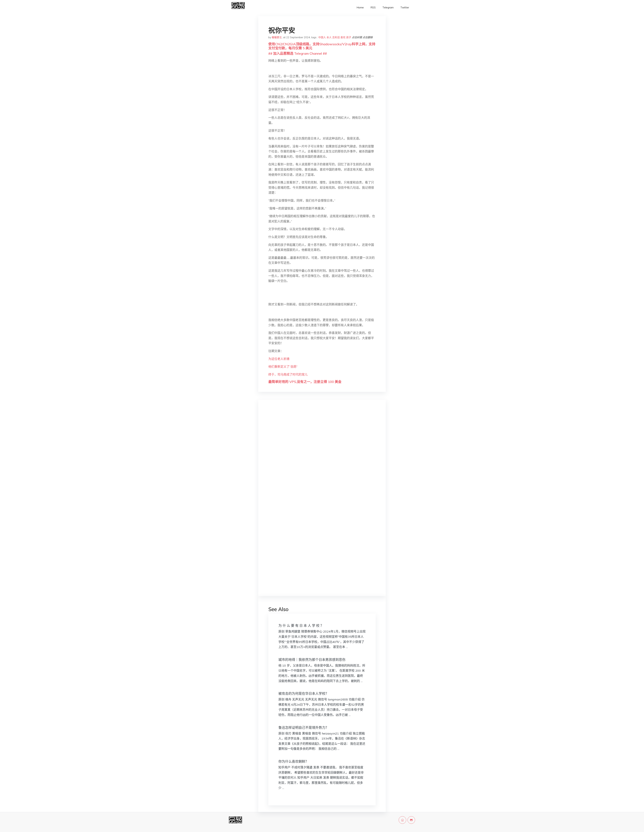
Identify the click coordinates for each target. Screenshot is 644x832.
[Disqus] (322, 456)
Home (360, 7)
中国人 (322, 37)
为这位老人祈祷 (278, 359)
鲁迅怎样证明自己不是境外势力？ (303, 727)
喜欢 (342, 37)
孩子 (348, 37)
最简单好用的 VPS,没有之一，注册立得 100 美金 (304, 382)
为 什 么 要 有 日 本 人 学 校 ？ (301, 625)
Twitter (404, 7)
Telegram (388, 7)
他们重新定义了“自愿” (283, 367)
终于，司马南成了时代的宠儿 (288, 374)
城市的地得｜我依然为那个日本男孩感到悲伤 (311, 660)
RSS (373, 7)
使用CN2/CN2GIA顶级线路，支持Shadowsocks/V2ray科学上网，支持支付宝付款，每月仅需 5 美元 (321, 46)
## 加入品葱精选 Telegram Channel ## (297, 53)
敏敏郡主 (277, 37)
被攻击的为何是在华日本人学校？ (303, 693)
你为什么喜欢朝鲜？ (293, 761)
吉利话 (336, 37)
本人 (329, 37)
